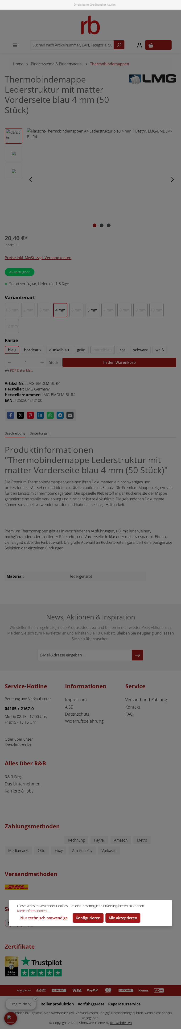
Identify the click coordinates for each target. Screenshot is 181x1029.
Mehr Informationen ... (33, 911)
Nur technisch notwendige (44, 918)
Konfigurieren (88, 918)
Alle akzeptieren (122, 918)
